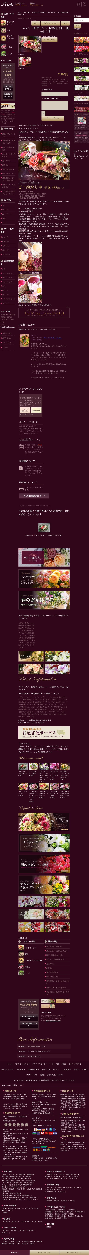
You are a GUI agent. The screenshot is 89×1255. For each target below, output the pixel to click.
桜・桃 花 (64, 1178)
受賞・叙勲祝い (60, 1212)
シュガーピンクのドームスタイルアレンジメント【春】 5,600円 (33, 796)
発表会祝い (70, 1212)
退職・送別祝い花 (26, 1178)
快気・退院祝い (51, 1210)
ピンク (4, 222)
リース (51, 1064)
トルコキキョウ (8, 273)
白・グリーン (7, 214)
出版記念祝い (49, 1218)
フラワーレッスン (32, 1075)
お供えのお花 (79, 65)
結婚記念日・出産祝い (39, 12)
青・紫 (34, 1221)
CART (84, 5)
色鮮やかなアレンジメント (81, 34)
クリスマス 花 (66, 1176)
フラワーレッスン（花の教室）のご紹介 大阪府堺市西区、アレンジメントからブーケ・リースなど (44, 1080)
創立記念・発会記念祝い (75, 1216)
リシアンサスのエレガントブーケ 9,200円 (54, 794)
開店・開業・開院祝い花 (9, 1176)
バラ (4, 269)
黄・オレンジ (16, 1221)
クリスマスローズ (8, 299)
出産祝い (5, 165)
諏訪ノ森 (11, 1244)
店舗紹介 (85, 1069)
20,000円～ (6, 254)
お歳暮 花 (57, 1176)
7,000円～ (6, 246)
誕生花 (42, 1075)
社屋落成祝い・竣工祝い (52, 1214)
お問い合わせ (6, 338)
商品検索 (77, 16)
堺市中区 (39, 1241)
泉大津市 (25, 1241)
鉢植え (64, 1064)
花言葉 (48, 1227)
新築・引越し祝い (8, 174)
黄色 (4, 218)
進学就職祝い (49, 1212)
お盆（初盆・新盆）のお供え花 (11, 1193)
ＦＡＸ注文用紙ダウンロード (34, 496)
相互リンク (56, 1069)
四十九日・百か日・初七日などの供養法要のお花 (17, 1185)
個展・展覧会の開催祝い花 (11, 1197)
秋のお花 (64, 1201)
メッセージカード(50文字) (52, 99)
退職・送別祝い (8, 169)
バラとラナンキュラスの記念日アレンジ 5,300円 (64, 794)
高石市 (18, 1241)
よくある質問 (67, 1069)
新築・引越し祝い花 (8, 1180)
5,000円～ (6, 241)
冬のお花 (71, 1201)
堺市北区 (32, 1241)
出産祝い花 (15, 1178)
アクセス (5, 347)
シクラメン (6, 303)
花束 (57, 1064)
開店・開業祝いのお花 (8, 148)
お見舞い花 (6, 161)
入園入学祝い (72, 1210)
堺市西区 (6, 1241)
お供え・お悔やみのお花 (8, 155)
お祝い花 (58, 1207)
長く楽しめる (79, 75)
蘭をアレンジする (80, 45)
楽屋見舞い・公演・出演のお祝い (8, 179)
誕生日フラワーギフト (8, 135)
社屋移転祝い (79, 1212)
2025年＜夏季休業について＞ (37, 1046)
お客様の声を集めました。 (81, 105)
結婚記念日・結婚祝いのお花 (8, 142)
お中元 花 (76, 1174)
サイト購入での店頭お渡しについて (39, 1051)
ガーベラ (5, 295)
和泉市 (12, 1241)
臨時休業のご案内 (33, 1069)
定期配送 (76, 1069)
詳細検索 (77, 29)
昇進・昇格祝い (61, 1216)
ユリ (4, 286)
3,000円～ (6, 237)
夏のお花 (56, 1201)
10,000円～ (6, 250)
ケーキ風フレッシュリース (81, 55)
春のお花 (49, 1201)
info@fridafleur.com (8, 327)
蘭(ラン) (5, 290)
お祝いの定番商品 (80, 84)
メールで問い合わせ (75, 1252)
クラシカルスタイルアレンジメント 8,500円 (43, 794)
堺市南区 (4, 1244)
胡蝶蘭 (5, 1212)
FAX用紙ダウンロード (8, 95)
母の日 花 (49, 1174)
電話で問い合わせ (46, 1252)
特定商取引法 (21, 1069)
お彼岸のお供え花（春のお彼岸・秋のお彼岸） (16, 1195)
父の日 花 (69, 1174)
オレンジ (5, 210)
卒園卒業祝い (62, 1210)
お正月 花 (75, 1176)
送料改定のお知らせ (34, 1056)
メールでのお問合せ (8, 88)
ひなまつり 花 (73, 1178)
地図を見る (15, 1252)
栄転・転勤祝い (50, 1216)
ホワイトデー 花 (59, 1174)
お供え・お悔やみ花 (25, 1176)
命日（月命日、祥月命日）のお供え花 (13, 1187)
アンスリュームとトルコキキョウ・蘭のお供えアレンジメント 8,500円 (43, 776)
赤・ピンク (6, 1221)
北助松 (32, 1244)
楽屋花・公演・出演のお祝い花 (25, 1180)
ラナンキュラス (8, 277)
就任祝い (72, 1214)
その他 (40, 1221)
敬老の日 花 (48, 1176)
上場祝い (65, 1214)
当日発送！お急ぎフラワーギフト (8, 192)
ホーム (19, 12)
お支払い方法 (6, 333)
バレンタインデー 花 (52, 1178)
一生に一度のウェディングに (81, 94)
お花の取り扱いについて (55, 1075)
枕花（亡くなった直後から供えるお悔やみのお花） (19, 1183)
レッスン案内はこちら (43, 752)
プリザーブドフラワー (40, 1064)
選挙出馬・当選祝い (61, 1218)
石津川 (18, 1244)
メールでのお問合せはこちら (29, 1017)
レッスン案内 (6, 343)
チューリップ (7, 282)
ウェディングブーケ (75, 1064)
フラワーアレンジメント (22, 1064)
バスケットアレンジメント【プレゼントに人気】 (44, 535)
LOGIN (78, 5)
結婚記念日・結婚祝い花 (26, 1174)
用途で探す (26, 12)
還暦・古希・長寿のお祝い (8, 186)
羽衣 (23, 1244)
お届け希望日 (47, 89)
